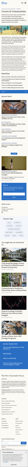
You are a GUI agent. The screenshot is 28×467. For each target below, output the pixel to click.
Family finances (9, 232)
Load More (14, 153)
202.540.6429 (5, 210)
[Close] (25, 452)
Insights (4, 418)
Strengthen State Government (9, 8)
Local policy (18, 225)
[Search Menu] (22, 3)
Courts (9, 222)
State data (7, 235)
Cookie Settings (14, 464)
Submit (14, 197)
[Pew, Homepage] (4, 3)
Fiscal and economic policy (14, 229)
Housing (21, 235)
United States (10, 225)
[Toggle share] (25, 92)
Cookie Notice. (5, 462)
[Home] (13, 375)
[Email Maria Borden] (2, 212)
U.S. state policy (17, 222)
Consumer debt (19, 232)
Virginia (14, 235)
